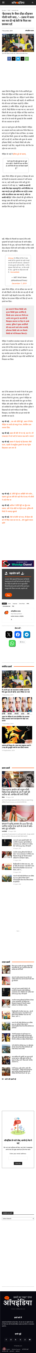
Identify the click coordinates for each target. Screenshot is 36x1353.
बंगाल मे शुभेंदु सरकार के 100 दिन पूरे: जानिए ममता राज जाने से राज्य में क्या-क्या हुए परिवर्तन (17, 826)
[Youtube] (30, 1340)
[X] (14, 59)
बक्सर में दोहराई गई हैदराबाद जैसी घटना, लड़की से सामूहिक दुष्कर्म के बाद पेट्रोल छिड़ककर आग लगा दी (17, 444)
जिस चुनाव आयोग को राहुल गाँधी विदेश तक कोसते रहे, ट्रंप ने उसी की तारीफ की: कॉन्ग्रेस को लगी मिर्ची (16, 792)
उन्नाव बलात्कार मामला (6, 606)
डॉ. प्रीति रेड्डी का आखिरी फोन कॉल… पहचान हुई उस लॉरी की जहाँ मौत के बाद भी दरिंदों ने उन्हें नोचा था (18, 497)
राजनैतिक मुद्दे (4, 786)
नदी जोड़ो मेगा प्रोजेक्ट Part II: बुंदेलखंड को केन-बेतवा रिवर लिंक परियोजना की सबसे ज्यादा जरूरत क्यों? (22, 1047)
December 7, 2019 (19, 283)
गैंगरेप (13, 606)
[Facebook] (9, 59)
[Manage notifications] (4, 1348)
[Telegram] (18, 59)
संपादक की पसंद (15, 10)
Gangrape (15, 603)
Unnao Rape (22, 603)
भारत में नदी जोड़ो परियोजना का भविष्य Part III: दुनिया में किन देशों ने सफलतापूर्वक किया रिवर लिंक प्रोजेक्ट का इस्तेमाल (23, 879)
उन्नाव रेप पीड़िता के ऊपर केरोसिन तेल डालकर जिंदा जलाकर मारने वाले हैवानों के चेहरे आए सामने (15, 719)
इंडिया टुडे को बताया (19, 154)
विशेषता (3, 797)
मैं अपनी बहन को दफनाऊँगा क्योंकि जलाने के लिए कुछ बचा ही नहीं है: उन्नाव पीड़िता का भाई (16, 691)
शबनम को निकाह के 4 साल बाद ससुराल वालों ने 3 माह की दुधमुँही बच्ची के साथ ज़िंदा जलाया (16, 746)
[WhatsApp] (27, 59)
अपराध (28, 603)
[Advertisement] (18, 471)
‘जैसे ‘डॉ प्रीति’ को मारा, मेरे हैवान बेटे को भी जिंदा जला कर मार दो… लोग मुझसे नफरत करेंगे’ (17, 520)
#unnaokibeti (14, 272)
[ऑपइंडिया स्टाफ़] (6, 615)
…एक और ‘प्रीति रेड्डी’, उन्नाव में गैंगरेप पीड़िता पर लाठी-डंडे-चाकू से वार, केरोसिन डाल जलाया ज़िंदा (17, 424)
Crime (9, 603)
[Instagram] (11, 1340)
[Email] (22, 59)
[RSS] (15, 1340)
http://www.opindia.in (16, 613)
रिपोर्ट (9, 10)
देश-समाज (4, 10)
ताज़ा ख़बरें (6, 962)
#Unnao (11, 258)
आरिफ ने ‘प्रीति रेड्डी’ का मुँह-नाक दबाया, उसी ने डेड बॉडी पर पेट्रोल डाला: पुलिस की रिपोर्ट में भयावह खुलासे (17, 508)
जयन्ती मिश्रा (4, 831)
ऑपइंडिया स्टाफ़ (29, 30)
